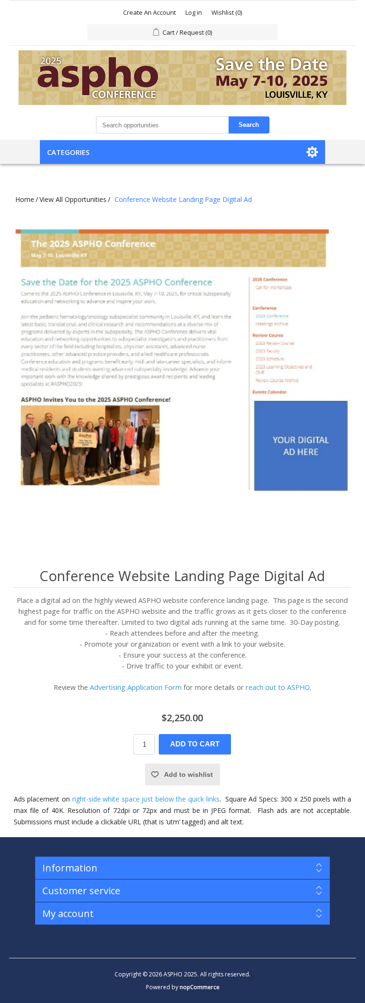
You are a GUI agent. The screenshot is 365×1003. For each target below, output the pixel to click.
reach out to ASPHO (278, 687)
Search (249, 124)
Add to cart (195, 744)
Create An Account (149, 12)
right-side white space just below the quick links (146, 798)
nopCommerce (200, 987)
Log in (193, 12)
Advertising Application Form (136, 687)
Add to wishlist (188, 774)
